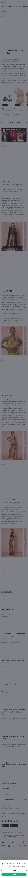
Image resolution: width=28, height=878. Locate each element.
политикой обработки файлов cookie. (16, 866)
